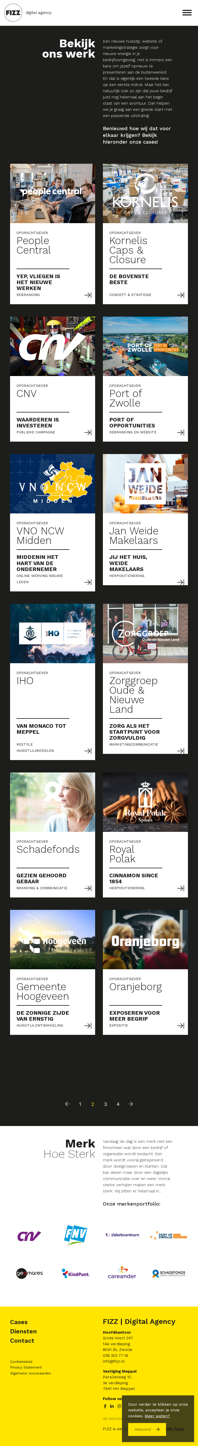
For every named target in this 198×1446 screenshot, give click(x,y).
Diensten (23, 1331)
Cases (19, 1322)
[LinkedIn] (112, 1406)
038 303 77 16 (115, 1355)
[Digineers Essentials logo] (13, 12)
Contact (22, 1340)
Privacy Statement (26, 1367)
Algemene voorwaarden (30, 1373)
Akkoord (143, 1429)
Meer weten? (157, 1416)
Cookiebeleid (21, 1361)
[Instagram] (119, 1406)
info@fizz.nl (114, 1361)
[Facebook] (106, 1406)
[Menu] (187, 12)
